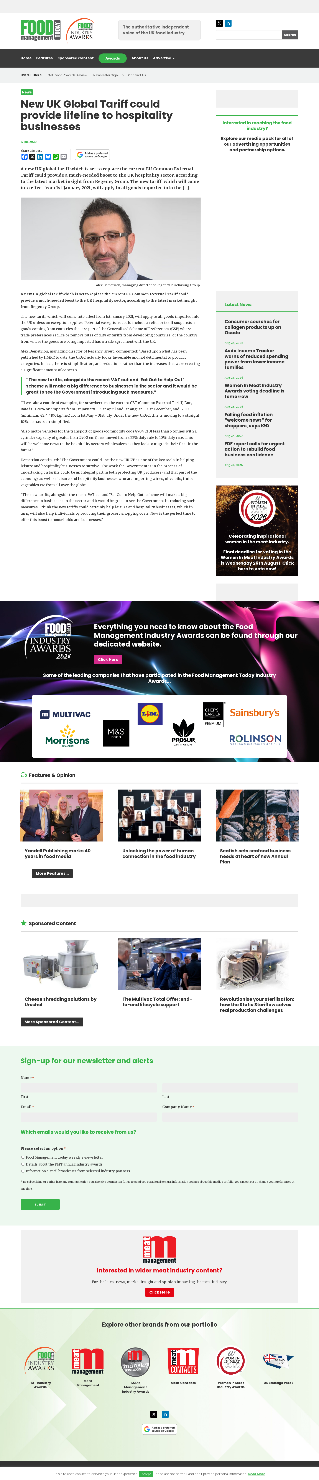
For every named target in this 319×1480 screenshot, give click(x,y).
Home (26, 59)
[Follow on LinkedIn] (228, 23)
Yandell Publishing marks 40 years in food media (58, 854)
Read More (256, 1474)
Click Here (108, 659)
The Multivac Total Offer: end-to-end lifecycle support (157, 1002)
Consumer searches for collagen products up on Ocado (253, 327)
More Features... (52, 873)
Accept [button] (146, 1474)
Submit (40, 1204)
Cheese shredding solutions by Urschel (61, 1002)
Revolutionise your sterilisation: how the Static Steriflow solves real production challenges (257, 1004)
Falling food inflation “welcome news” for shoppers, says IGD (249, 420)
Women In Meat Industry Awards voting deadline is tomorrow (254, 391)
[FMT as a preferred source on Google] (92, 154)
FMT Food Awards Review (67, 75)
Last (165, 1097)
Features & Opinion (52, 775)
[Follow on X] (219, 23)
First (24, 1097)
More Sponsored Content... (52, 1021)
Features (44, 59)
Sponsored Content (76, 59)
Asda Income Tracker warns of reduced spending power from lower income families (256, 359)
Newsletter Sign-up (108, 75)
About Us (140, 59)
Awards (112, 58)
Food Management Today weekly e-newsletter (64, 1157)
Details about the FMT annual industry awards (64, 1164)
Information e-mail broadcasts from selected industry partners (78, 1171)
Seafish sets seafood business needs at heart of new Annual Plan (255, 856)
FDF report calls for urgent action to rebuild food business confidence (255, 449)
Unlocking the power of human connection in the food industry (159, 854)
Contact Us (137, 75)
